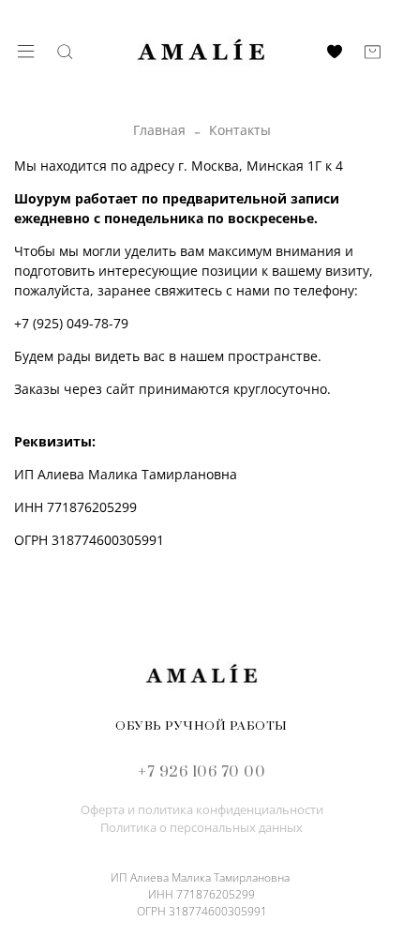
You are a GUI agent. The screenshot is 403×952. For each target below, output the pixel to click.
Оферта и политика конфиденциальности (202, 810)
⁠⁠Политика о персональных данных (201, 828)
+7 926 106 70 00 (201, 772)
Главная (159, 130)
